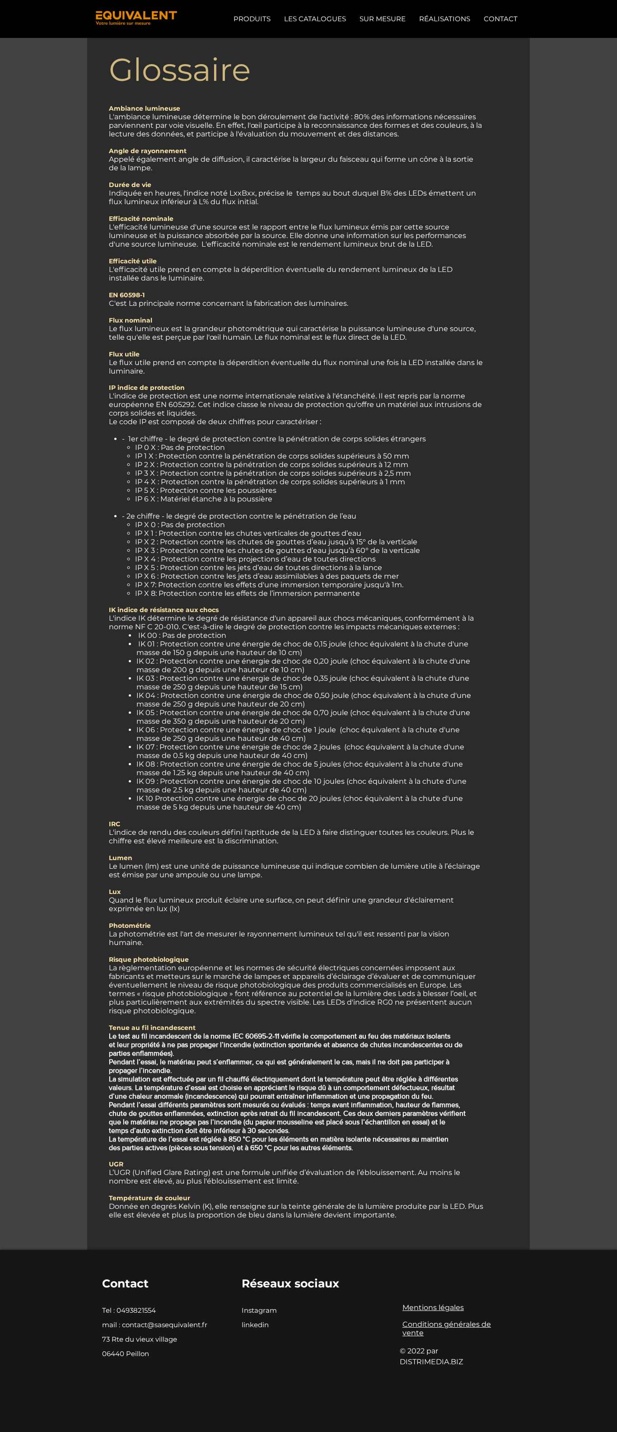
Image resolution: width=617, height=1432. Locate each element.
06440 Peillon (125, 1353)
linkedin (255, 1324)
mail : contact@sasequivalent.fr (154, 1324)
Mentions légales (433, 1307)
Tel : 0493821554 (129, 1310)
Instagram (259, 1310)
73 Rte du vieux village (139, 1339)
